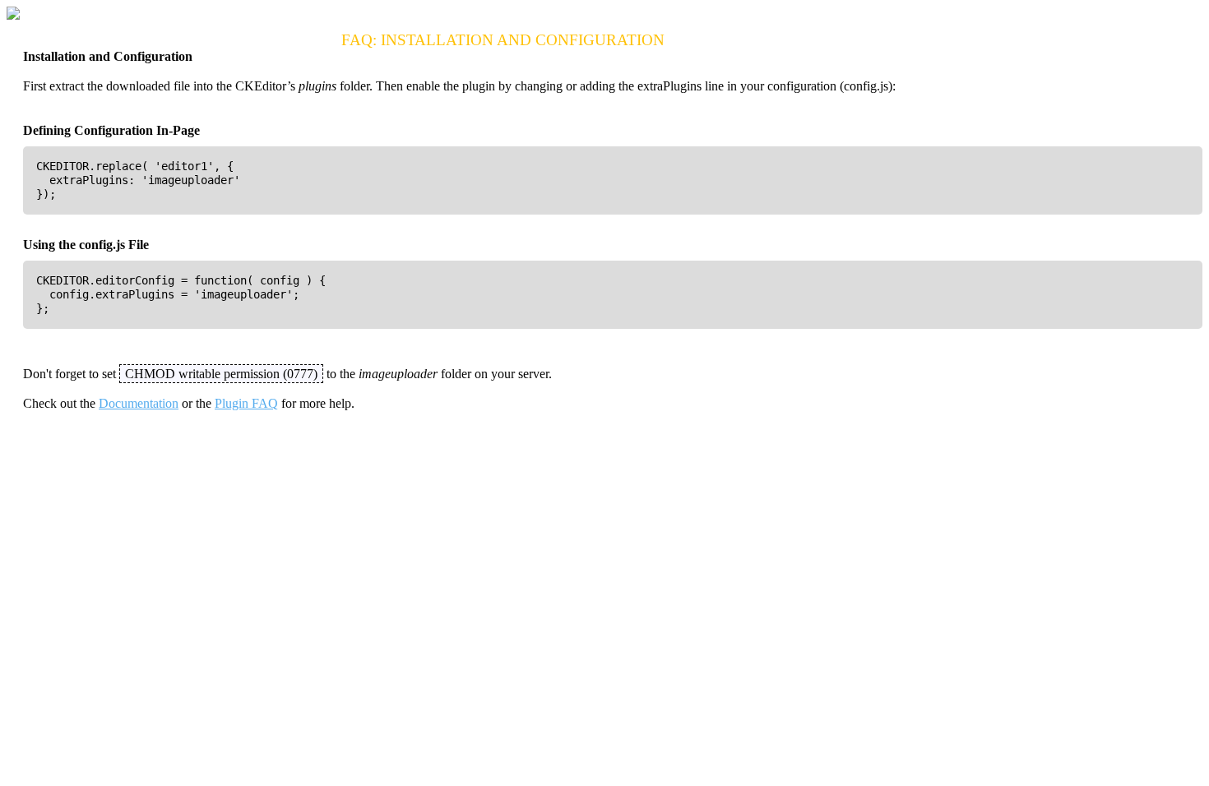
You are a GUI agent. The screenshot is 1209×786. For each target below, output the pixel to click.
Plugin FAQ (246, 403)
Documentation (138, 403)
